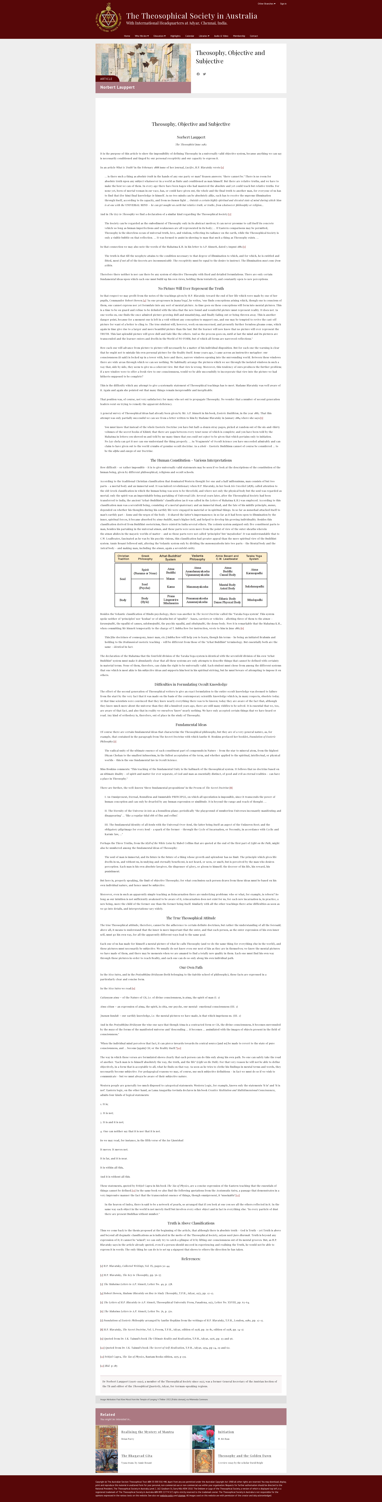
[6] (242, 628)
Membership (239, 35)
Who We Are (141, 35)
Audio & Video (221, 35)
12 (102, 1365)
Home (127, 35)
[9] (133, 988)
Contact (254, 35)
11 (102, 1356)
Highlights (175, 35)
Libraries (203, 35)
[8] (231, 787)
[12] (238, 1195)
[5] (261, 418)
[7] (115, 741)
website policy (167, 1495)
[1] (222, 167)
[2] (229, 214)
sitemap (181, 1495)
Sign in (283, 3)
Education (159, 35)
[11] (134, 1190)
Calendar (189, 35)
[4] (144, 300)
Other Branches (266, 3)
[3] (244, 246)
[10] (179, 1048)
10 (102, 1347)
